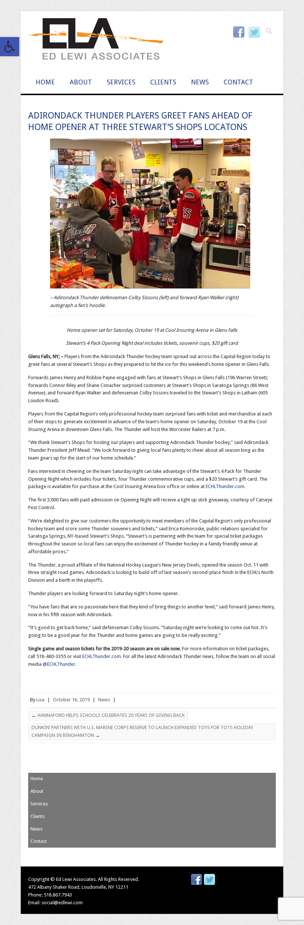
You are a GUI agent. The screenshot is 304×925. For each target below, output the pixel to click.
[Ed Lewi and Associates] (95, 41)
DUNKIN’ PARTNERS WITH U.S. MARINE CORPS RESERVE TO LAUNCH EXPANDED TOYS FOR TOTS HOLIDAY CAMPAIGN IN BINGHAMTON (142, 731)
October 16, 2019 (71, 699)
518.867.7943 (58, 895)
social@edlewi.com (62, 902)
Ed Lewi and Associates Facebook (239, 32)
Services (121, 82)
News (200, 82)
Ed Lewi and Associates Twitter (254, 32)
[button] (9, 46)
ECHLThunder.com (225, 486)
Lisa (40, 699)
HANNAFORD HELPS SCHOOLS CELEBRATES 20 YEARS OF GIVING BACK (108, 715)
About (81, 82)
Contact (238, 82)
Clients (163, 82)
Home (45, 82)
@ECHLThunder (59, 664)
